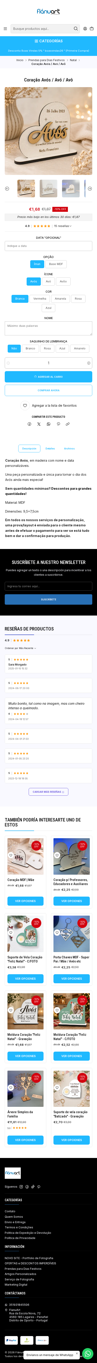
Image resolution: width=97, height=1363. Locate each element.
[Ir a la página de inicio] (48, 12)
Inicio (19, 60)
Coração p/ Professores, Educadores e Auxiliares (70, 882)
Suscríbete (48, 599)
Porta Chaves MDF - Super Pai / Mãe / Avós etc (71, 959)
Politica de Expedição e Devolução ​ (28, 1232)
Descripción (29, 448)
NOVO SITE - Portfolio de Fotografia (29, 1258)
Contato (10, 1211)
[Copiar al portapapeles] (68, 424)
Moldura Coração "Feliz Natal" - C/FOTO (69, 1037)
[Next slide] (88, 188)
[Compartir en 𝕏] (39, 424)
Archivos (69, 448)
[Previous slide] (8, 188)
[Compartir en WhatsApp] (48, 424)
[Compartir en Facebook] (29, 424)
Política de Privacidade (20, 1238)
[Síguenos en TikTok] (33, 1187)
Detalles (50, 448)
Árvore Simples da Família (20, 1114)
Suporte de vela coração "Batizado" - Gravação (70, 1114)
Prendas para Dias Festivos (46, 60)
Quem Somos (14, 1216)
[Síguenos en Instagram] (21, 1187)
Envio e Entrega (15, 1222)
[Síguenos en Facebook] (27, 1187)
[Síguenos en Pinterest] (39, 1187)
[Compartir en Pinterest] (58, 424)
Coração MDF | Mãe (20, 880)
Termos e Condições (19, 1227)
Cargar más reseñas (47, 791)
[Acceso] (85, 28)
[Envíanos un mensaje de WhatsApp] (87, 1353)
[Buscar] (76, 28)
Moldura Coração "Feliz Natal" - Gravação (23, 1037)
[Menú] (5, 28)
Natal (73, 60)
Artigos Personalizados (20, 1274)
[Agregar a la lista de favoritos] (11, 855)
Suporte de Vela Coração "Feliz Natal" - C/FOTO (24, 959)
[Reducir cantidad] (8, 363)
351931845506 (19, 1304)
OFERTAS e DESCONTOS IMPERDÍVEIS (30, 1263)
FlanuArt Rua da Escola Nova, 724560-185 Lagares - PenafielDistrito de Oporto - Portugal (28, 1315)
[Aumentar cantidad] (88, 363)
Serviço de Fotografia (19, 1279)
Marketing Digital (16, 1284)
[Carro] (92, 28)
